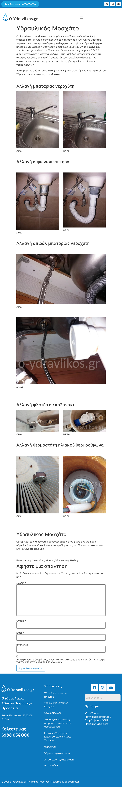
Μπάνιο (50, 560)
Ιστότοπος (22, 645)
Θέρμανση (50, 746)
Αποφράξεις (51, 765)
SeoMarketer (72, 781)
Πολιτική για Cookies (96, 724)
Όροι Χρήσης (92, 713)
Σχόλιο (21, 583)
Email (20, 633)
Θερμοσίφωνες (52, 713)
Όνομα (21, 621)
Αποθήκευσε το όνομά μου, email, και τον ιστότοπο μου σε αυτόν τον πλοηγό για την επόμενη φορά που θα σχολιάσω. (60, 660)
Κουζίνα (40, 560)
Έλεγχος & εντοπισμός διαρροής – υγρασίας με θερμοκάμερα (57, 723)
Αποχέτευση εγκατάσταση (59, 759)
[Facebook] (106, 4)
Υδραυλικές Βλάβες (66, 560)
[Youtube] (118, 4)
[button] (81, 17)
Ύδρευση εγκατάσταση (57, 753)
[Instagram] (112, 4)
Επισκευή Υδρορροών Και (57, 736)
